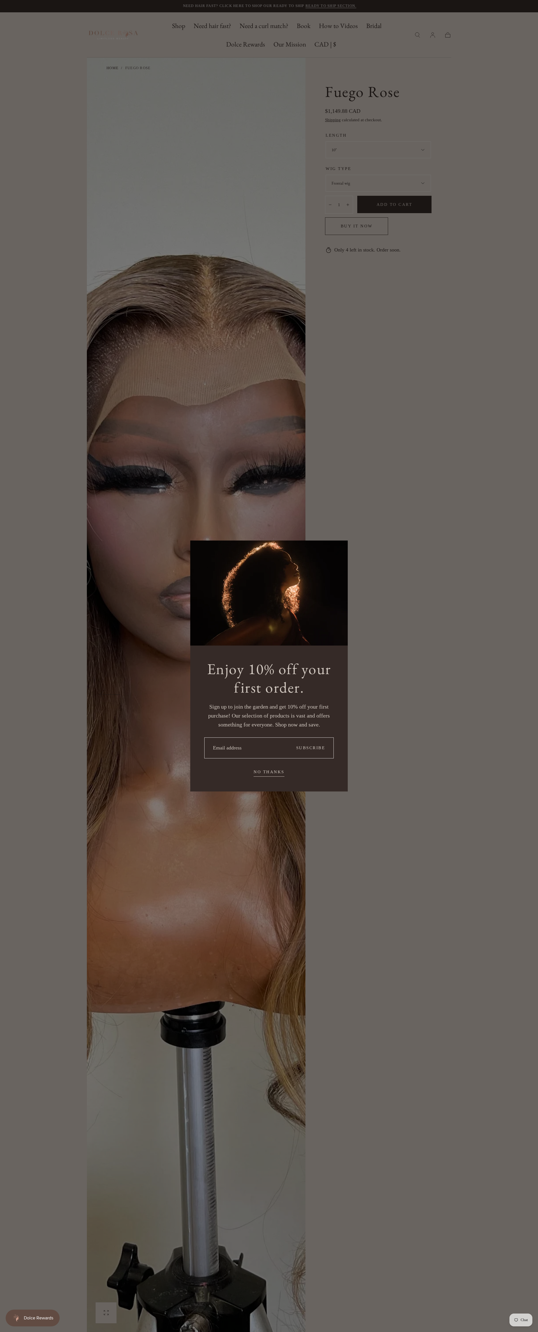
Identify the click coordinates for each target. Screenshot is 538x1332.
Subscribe (310, 748)
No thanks (269, 772)
